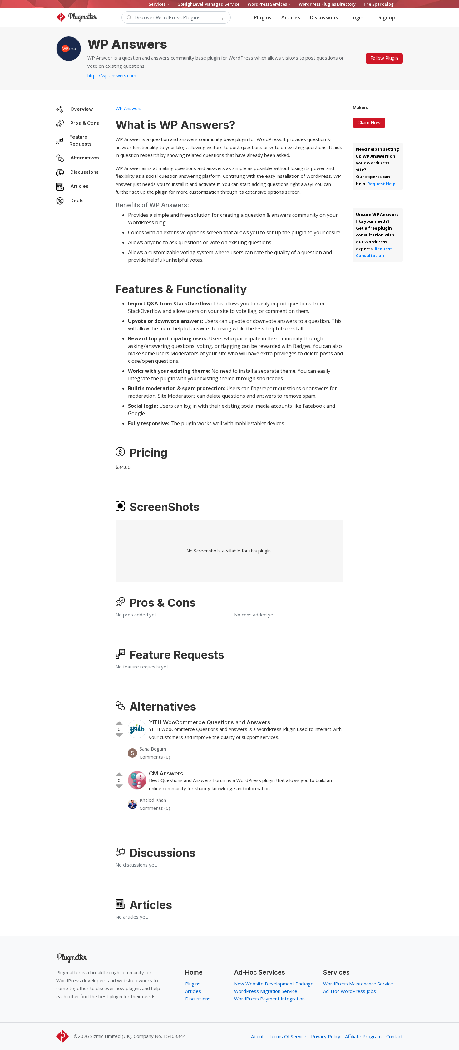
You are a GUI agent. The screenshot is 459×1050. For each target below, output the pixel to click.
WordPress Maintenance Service (358, 983)
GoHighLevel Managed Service (208, 4)
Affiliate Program (363, 1036)
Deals (77, 200)
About (257, 1036)
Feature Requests (80, 140)
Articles (290, 17)
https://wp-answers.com (111, 76)
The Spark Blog (378, 4)
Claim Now (369, 122)
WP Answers (128, 108)
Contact (394, 1036)
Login (356, 17)
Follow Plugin (384, 58)
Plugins (262, 17)
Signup (386, 17)
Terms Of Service (287, 1036)
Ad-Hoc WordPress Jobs (349, 991)
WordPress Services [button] (268, 4)
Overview (81, 109)
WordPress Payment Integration (269, 998)
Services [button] (157, 4)
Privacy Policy (325, 1036)
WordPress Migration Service (265, 991)
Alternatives (84, 158)
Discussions (324, 17)
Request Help (382, 184)
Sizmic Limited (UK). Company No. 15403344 (138, 1036)
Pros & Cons (84, 123)
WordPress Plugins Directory (327, 4)
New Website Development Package (273, 983)
